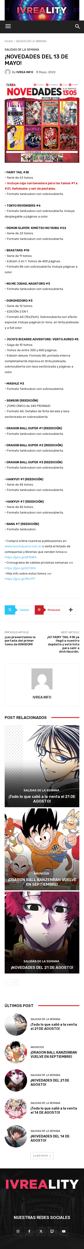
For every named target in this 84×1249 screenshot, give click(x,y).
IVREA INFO (24, 72)
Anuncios (41, 873)
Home (9, 41)
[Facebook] (29, 1231)
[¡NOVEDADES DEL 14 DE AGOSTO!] (16, 1136)
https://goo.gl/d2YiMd (20, 568)
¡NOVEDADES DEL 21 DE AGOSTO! (42, 967)
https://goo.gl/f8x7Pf (20, 579)
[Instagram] (17, 1231)
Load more (40, 1155)
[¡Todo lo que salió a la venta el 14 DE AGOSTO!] (16, 1108)
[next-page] (15, 982)
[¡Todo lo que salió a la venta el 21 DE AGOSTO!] (42, 766)
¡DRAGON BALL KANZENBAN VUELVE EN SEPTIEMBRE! (42, 882)
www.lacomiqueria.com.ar (23, 546)
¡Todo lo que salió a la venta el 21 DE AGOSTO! (42, 798)
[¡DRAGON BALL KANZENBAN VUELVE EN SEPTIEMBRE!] (42, 849)
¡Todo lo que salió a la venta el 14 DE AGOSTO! (54, 1110)
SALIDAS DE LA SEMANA (31, 41)
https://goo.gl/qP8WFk (21, 557)
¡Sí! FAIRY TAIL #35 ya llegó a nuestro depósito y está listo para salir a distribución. (63, 644)
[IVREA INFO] (8, 72)
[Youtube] (63, 1231)
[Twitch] (52, 1231)
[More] (71, 610)
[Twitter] (40, 1231)
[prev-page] (7, 982)
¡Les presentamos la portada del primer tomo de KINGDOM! (20, 640)
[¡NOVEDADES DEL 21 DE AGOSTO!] (42, 932)
